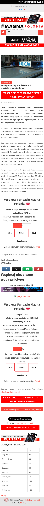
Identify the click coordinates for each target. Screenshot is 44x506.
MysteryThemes (25, 503)
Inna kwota (22, 241)
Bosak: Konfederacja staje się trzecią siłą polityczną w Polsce (11, 409)
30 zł (10, 233)
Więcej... (4, 495)
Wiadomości (6, 82)
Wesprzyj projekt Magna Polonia (22, 45)
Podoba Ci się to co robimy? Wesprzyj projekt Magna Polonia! (22, 95)
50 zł (21, 233)
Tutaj (37, 246)
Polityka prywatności (32, 500)
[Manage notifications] (6, 500)
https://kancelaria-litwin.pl (10, 392)
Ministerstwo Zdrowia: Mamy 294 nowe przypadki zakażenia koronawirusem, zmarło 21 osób (33, 409)
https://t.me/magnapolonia (23, 423)
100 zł (33, 233)
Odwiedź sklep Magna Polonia (22, 39)
